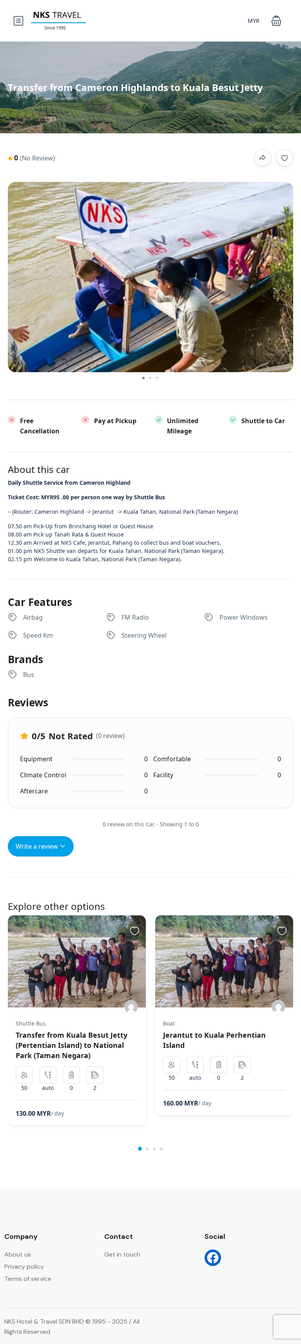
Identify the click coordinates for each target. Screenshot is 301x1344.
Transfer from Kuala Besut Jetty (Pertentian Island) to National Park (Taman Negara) (71, 1045)
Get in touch (122, 1254)
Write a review (38, 846)
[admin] (131, 1007)
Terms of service (27, 1279)
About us (17, 1254)
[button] (276, 21)
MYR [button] (253, 20)
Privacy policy (24, 1266)
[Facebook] (213, 1257)
